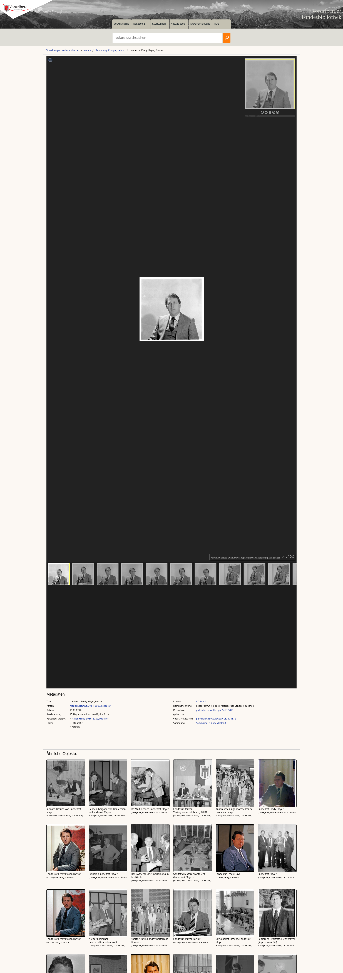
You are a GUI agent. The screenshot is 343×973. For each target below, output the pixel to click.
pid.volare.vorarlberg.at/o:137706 (214, 710)
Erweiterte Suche (200, 24)
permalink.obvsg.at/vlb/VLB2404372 (216, 718)
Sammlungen (159, 24)
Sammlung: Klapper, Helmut (110, 50)
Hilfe (216, 24)
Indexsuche (139, 24)
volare (87, 50)
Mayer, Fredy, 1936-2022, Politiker (89, 718)
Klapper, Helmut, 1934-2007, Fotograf (90, 705)
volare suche (121, 24)
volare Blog (178, 24)
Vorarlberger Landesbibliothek (63, 50)
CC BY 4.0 (201, 701)
